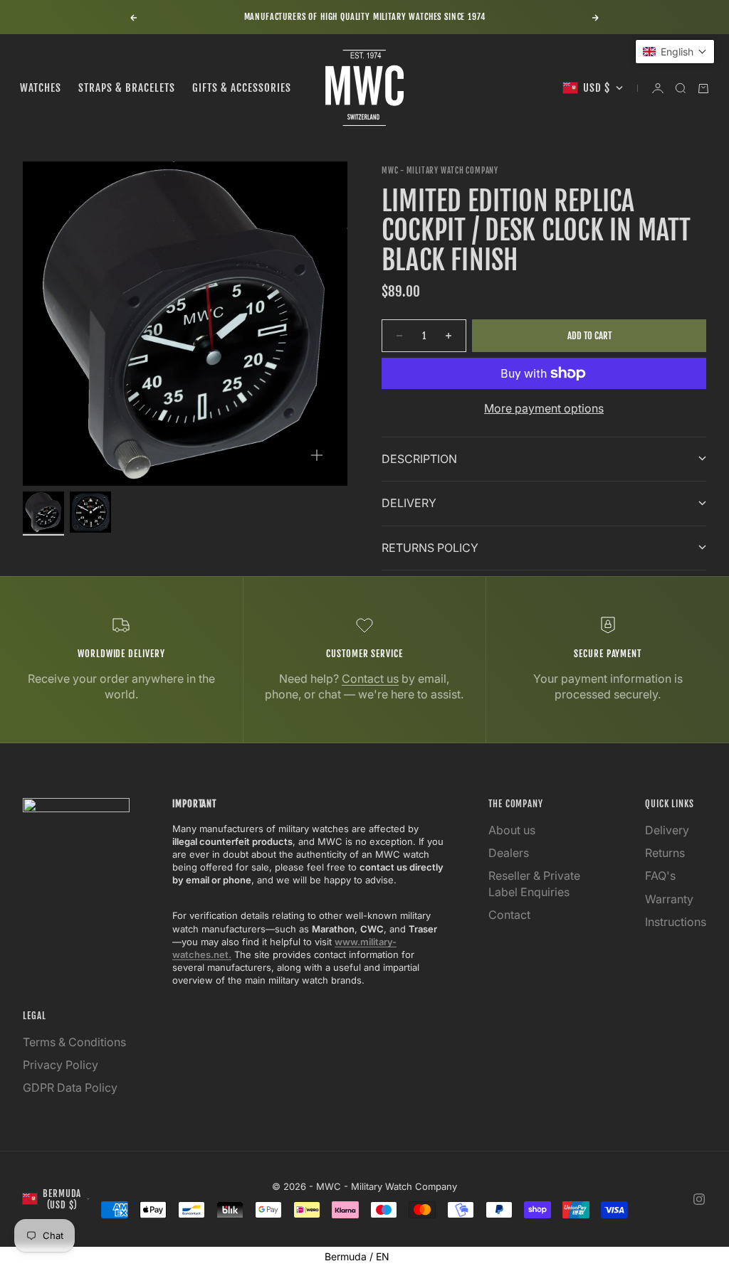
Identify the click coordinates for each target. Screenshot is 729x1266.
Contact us (370, 678)
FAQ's (660, 875)
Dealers (508, 853)
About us (511, 830)
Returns (665, 853)
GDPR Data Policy (70, 1087)
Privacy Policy (60, 1065)
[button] (675, 51)
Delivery (667, 830)
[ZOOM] (317, 455)
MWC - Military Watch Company (440, 171)
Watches (40, 88)
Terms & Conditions (74, 1042)
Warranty (669, 899)
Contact (509, 915)
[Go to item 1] (43, 512)
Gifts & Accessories (241, 88)
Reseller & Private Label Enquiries (534, 883)
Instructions (675, 922)
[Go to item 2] (90, 512)
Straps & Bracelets (126, 88)
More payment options (544, 408)
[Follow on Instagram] (699, 1199)
